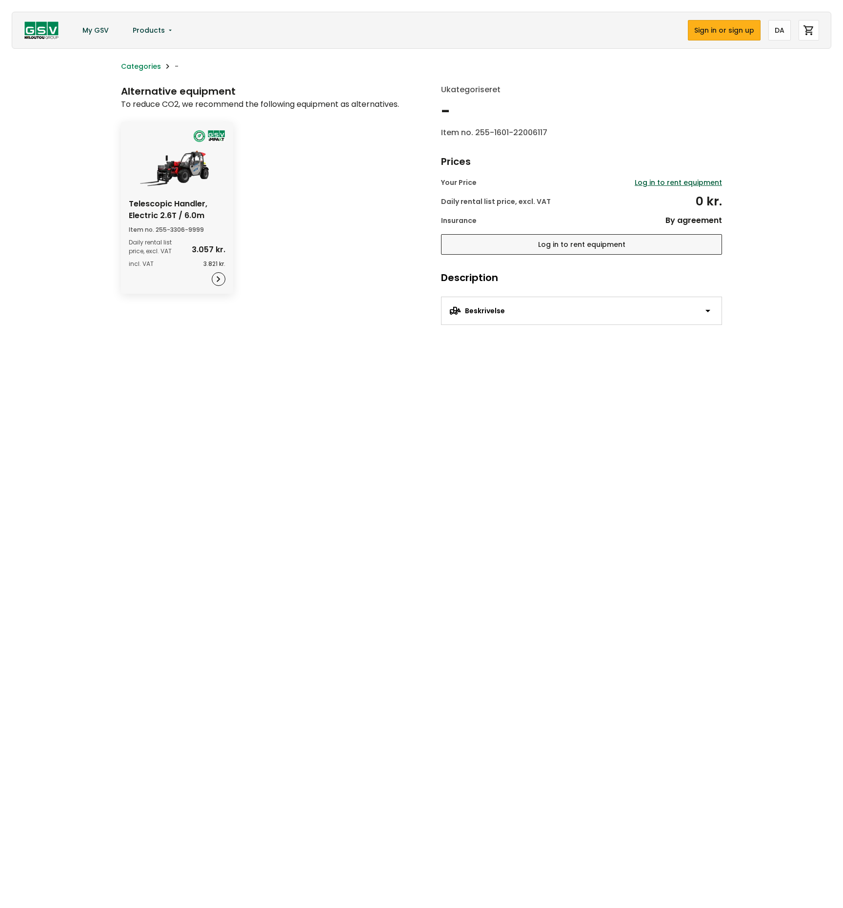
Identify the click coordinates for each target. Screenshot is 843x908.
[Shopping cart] (809, 30)
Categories (141, 66)
